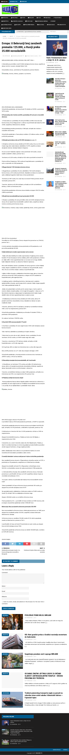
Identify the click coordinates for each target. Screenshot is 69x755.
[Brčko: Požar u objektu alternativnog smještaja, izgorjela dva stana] (50, 133)
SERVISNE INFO (7, 28)
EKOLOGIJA (51, 24)
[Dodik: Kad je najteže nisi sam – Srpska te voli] (50, 144)
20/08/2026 (59, 115)
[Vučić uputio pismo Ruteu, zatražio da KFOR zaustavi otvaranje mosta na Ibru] (50, 122)
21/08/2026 (51, 62)
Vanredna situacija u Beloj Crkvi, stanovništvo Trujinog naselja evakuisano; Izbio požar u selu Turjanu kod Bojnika (60, 82)
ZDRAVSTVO (62, 24)
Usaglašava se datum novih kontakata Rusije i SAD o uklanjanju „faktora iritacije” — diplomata (61, 184)
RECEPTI (18, 24)
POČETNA (5, 17)
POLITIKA (15, 17)
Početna (4, 1)
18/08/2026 (29, 656)
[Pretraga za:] (58, 31)
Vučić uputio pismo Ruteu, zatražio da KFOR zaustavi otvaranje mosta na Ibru (61, 122)
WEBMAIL (65, 750)
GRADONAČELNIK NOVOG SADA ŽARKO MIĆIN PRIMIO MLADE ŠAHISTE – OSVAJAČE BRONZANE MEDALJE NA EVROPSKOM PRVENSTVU (60, 157)
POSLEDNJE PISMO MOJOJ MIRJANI (38, 615)
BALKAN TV (39, 753)
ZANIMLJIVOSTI (7, 24)
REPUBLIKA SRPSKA (42, 21)
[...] (63, 73)
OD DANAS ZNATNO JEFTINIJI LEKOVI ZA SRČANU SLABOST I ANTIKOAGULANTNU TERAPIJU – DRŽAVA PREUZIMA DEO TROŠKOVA (44, 675)
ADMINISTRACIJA (57, 750)
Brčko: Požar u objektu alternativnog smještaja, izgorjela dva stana (61, 133)
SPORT (53, 21)
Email (3, 591)
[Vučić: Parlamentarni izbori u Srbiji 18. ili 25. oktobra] (56, 48)
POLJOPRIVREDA (29, 24)
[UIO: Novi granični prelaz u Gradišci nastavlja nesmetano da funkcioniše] (12, 641)
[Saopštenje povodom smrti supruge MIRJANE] (12, 661)
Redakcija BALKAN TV (18, 56)
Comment (5, 572)
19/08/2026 (29, 618)
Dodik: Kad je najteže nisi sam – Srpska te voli (60, 143)
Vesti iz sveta (34, 56)
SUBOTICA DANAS (18, 21)
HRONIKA (48, 17)
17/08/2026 (29, 681)
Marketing (14, 1)
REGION (31, 17)
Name (4, 586)
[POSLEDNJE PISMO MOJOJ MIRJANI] (12, 622)
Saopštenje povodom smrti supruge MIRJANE (41, 654)
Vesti (28, 56)
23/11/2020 (7, 56)
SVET (39, 17)
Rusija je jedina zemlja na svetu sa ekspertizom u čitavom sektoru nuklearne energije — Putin (61, 109)
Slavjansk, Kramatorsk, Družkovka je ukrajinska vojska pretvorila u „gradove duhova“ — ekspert (61, 171)
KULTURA (41, 24)
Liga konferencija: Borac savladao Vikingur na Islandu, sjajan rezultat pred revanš (60, 96)
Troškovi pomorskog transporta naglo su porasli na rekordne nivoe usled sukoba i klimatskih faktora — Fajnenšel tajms (44, 695)
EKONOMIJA (58, 17)
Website (4, 596)
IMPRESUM (24, 1)
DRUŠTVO (5, 21)
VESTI (23, 17)
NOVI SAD (29, 21)
